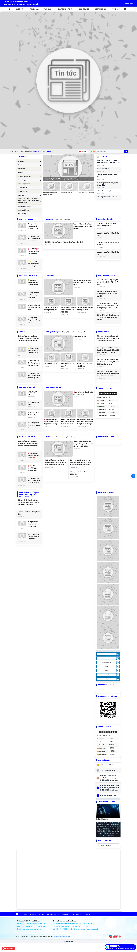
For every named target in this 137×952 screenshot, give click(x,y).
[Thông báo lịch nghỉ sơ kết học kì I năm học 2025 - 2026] (68, 301)
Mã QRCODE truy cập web (107, 696)
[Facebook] (133, 476)
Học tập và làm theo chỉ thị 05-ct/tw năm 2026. (34, 226)
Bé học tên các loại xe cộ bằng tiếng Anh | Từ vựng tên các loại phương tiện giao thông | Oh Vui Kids (107, 305)
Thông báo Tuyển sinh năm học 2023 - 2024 (80, 473)
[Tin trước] (45, 167)
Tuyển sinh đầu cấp (70, 437)
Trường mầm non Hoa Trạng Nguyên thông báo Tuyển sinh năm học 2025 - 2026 (83, 444)
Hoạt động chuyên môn (28, 275)
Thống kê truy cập (105, 388)
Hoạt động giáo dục (65, 9)
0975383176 (115, 946)
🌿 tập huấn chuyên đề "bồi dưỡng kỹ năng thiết (33, 282)
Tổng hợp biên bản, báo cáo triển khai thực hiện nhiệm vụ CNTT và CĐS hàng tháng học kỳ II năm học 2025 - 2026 (109, 788)
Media (85, 332)
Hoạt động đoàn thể (24, 184)
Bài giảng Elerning (77, 332)
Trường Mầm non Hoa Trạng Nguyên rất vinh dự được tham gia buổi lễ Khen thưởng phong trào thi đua (28, 443)
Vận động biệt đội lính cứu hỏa (107, 197)
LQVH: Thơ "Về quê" (80, 336)
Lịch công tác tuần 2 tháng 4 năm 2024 (29, 513)
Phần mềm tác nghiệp (106, 492)
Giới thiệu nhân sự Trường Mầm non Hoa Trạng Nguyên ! (64, 242)
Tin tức (20, 165)
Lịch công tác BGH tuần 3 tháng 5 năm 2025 (108, 244)
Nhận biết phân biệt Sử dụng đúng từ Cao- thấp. (108, 184)
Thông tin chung (59, 437)
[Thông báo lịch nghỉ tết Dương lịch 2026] (85, 301)
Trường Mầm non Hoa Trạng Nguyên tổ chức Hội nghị (34, 363)
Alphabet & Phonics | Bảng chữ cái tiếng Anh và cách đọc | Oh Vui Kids (107, 294)
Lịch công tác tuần (105, 219)
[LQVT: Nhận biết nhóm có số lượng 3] (85, 357)
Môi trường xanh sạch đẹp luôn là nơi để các (33, 536)
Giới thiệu (19, 9)
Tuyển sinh (116, 9)
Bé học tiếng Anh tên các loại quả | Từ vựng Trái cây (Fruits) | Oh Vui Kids (108, 317)
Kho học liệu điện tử (24, 176)
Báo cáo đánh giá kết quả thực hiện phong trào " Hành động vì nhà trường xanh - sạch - (28, 502)
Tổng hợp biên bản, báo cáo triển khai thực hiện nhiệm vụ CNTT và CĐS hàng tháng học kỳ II (108, 338)
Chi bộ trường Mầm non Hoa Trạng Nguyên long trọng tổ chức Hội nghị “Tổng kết (85, 421)
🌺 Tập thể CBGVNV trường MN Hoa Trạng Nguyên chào (33, 468)
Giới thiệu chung (58, 219)
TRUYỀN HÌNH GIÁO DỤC (106, 802)
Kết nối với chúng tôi (106, 437)
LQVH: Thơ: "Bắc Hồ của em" (67, 365)
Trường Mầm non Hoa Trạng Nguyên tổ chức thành (34, 239)
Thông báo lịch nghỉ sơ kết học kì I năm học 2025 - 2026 (68, 310)
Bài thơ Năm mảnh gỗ (104, 191)
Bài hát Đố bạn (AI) (102, 819)
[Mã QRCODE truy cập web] (108, 710)
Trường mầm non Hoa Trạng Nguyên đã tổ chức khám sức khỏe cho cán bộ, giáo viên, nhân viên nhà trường (67, 421)
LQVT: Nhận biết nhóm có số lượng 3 (84, 365)
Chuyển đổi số (100, 9)
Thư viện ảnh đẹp (23, 210)
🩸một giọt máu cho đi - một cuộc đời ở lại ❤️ (83, 393)
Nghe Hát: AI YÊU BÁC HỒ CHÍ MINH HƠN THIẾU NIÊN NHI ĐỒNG (108, 162)
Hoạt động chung (26, 219)
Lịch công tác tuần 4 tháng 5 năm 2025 (108, 234)
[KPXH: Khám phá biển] (52, 357)
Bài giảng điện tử (66, 332)
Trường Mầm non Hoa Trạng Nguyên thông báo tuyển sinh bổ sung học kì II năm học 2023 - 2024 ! (55, 462)
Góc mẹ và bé (84, 9)
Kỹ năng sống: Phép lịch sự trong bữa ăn (34, 320)
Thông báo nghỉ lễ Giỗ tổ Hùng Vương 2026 (51, 309)
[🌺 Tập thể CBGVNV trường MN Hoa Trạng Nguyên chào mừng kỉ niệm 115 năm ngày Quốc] (52, 413)
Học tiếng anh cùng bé (106, 275)
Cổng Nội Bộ (22, 214)
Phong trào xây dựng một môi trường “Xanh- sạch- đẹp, (33, 524)
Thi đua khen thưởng (24, 206)
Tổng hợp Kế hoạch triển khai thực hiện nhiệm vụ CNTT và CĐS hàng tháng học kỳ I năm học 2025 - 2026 (108, 373)
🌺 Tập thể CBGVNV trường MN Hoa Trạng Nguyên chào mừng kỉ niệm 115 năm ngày (51, 421)
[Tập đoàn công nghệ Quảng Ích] (115, 936)
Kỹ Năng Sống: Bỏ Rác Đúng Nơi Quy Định (34, 307)
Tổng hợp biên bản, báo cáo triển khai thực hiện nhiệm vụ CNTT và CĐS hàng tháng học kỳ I (108, 362)
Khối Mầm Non (130, 3)
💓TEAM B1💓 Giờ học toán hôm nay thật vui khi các (34, 251)
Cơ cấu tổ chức (68, 219)
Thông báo (34, 9)
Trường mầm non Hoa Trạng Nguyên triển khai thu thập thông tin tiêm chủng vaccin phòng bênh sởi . (29, 338)
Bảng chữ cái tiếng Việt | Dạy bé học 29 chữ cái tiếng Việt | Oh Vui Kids (108, 282)
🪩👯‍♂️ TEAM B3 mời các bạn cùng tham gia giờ (33, 264)
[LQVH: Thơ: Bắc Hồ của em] (68, 357)
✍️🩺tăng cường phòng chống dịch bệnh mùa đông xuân (34, 350)
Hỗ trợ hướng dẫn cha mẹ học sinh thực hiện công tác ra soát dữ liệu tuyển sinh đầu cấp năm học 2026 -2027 (80, 462)
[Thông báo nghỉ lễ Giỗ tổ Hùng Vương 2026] (52, 301)
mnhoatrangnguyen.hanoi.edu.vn (62, 936)
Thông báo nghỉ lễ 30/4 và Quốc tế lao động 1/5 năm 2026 (82, 282)
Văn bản (47, 9)
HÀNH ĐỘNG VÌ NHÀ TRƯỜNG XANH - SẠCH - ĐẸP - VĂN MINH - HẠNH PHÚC (28, 200)
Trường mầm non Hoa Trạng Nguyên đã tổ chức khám (34, 480)
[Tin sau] (91, 167)
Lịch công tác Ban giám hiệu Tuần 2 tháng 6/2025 (106, 225)
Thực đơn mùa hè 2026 (108, 795)
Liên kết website (104, 840)
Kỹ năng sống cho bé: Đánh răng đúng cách (34, 295)
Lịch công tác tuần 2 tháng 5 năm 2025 (108, 253)
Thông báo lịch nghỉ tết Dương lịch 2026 (85, 309)
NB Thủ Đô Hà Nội (103, 169)
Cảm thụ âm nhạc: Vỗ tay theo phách (107, 176)
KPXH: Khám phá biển (51, 364)
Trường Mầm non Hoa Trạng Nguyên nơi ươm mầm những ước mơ (83, 226)
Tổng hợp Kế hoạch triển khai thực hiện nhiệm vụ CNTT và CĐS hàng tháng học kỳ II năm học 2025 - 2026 (108, 350)
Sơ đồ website (69, 941)
